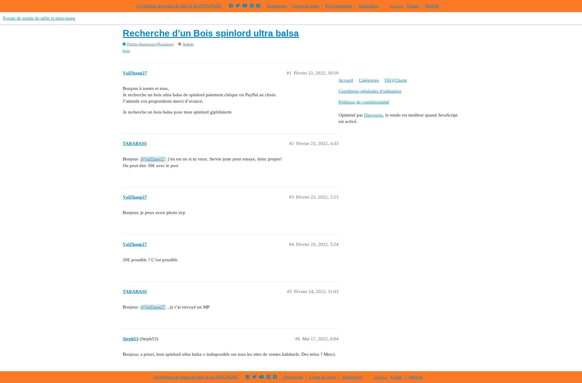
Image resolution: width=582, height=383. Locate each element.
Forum (413, 6)
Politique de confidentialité (364, 102)
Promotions (276, 6)
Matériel (432, 6)
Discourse (373, 115)
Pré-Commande (339, 6)
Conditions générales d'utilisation (370, 91)
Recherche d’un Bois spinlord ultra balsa (211, 33)
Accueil (346, 80)
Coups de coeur (306, 6)
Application (368, 6)
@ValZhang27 (153, 159)
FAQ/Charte (396, 80)
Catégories (369, 80)
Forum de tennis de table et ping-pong (39, 18)
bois (126, 50)
